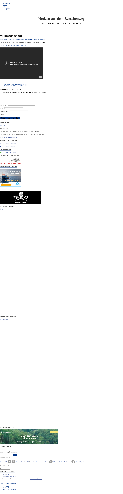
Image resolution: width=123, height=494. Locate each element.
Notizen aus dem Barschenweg (61, 19)
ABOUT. (5, 6)
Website (2, 114)
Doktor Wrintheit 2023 (36, 479)
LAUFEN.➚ (5, 9)
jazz (21, 39)
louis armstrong (25, 39)
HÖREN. (5, 5)
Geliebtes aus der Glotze (15, 86)
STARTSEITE (6, 486)
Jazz (2, 39)
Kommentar (3, 105)
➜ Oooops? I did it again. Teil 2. (8, 143)
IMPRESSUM (2, 137)
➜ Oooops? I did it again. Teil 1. (8, 146)
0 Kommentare (42, 39)
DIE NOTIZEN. (6, 3)
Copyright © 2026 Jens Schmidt (8, 483)
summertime (31, 39)
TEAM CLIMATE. (7, 8)
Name (2, 108)
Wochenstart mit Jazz (14, 84)
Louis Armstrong (14, 45)
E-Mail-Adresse (4, 111)
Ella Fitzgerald (3, 45)
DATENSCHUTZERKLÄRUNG (11, 137)
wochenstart (36, 39)
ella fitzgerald (17, 39)
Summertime (23, 45)
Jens (1, 39)
